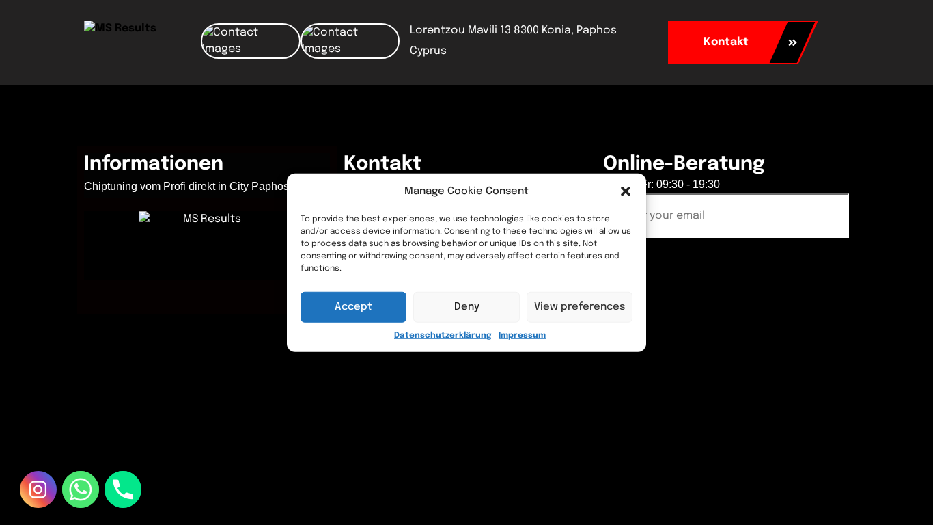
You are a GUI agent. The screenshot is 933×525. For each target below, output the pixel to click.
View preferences (579, 306)
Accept (353, 306)
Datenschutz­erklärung (443, 335)
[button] (625, 191)
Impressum (522, 335)
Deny (466, 306)
